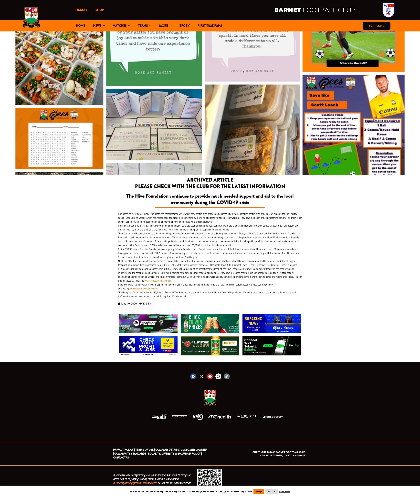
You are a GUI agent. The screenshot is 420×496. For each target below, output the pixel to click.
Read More (284, 491)
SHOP (99, 10)
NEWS (97, 26)
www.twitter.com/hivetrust (158, 280)
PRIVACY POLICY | (124, 450)
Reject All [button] (271, 491)
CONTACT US (121, 457)
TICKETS (81, 10)
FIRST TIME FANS (210, 26)
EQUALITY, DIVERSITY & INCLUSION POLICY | (175, 454)
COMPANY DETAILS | (167, 450)
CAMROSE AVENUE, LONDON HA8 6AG (282, 455)
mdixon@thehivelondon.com (143, 288)
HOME (80, 26)
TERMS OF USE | (145, 450)
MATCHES (120, 26)
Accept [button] (258, 491)
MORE (163, 26)
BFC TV (184, 26)
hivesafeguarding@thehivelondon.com (135, 483)
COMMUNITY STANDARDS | (130, 454)
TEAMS (143, 26)
